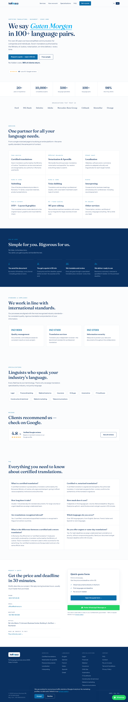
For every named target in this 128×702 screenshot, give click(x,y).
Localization (46, 666)
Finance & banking (26, 393)
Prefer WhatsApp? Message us (95, 607)
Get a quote (85, 3)
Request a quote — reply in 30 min (23, 57)
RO (114, 3)
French (64, 663)
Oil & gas (73, 393)
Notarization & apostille (49, 660)
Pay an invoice (107, 663)
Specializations (65, 3)
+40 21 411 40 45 (13, 598)
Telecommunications (60, 399)
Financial (85, 660)
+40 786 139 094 (14, 615)
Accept (39, 696)
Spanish (64, 669)
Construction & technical (19, 399)
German (64, 660)
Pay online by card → (15, 634)
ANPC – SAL (112, 693)
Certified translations (49, 656)
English (64, 656)
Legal (12, 393)
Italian (64, 666)
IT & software (100, 393)
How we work (53, 3)
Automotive (86, 393)
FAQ (75, 3)
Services (43, 3)
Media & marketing (40, 399)
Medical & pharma (45, 393)
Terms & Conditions (108, 666)
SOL (118, 693)
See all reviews (108, 435)
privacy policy (79, 614)
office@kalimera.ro (15, 606)
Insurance (60, 393)
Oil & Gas (85, 669)
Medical (84, 663)
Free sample (46, 57)
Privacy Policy (106, 669)
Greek (64, 672)
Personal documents (48, 663)
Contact (105, 660)
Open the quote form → (93, 598)
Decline (50, 696)
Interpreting (46, 669)
